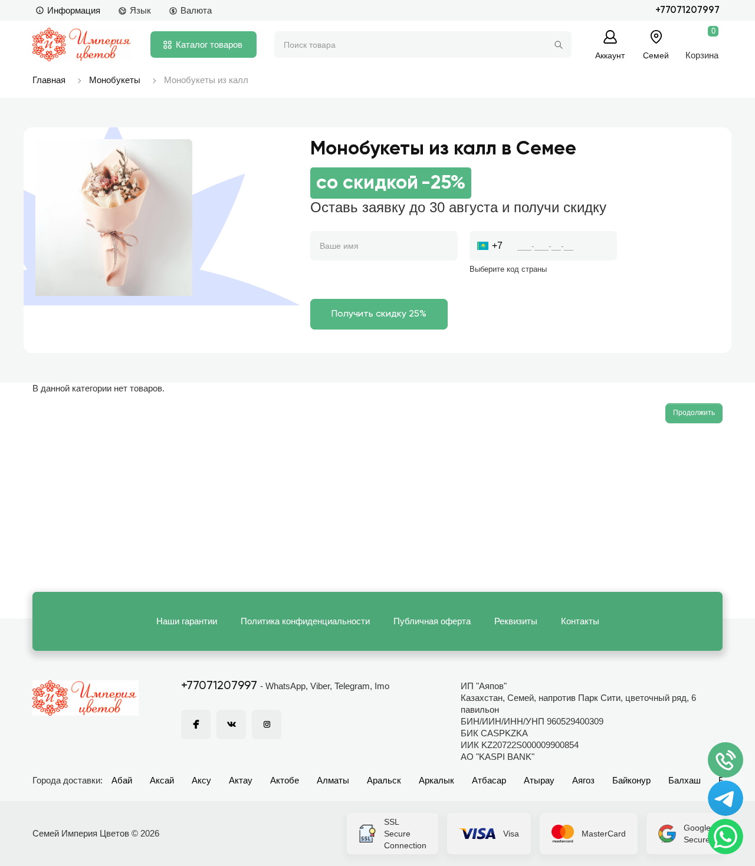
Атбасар (489, 780)
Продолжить (694, 413)
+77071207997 (687, 10)
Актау (240, 780)
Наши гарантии (186, 621)
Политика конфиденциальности (305, 621)
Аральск (384, 780)
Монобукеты (114, 80)
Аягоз (583, 780)
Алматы (333, 780)
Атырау (539, 780)
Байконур (631, 780)
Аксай (162, 780)
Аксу (201, 780)
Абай (121, 780)
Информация (73, 10)
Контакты (580, 621)
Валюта (196, 10)
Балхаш (684, 780)
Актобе (284, 780)
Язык (140, 10)
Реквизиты (515, 621)
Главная (48, 80)
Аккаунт (610, 55)
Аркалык (436, 780)
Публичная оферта (432, 621)
